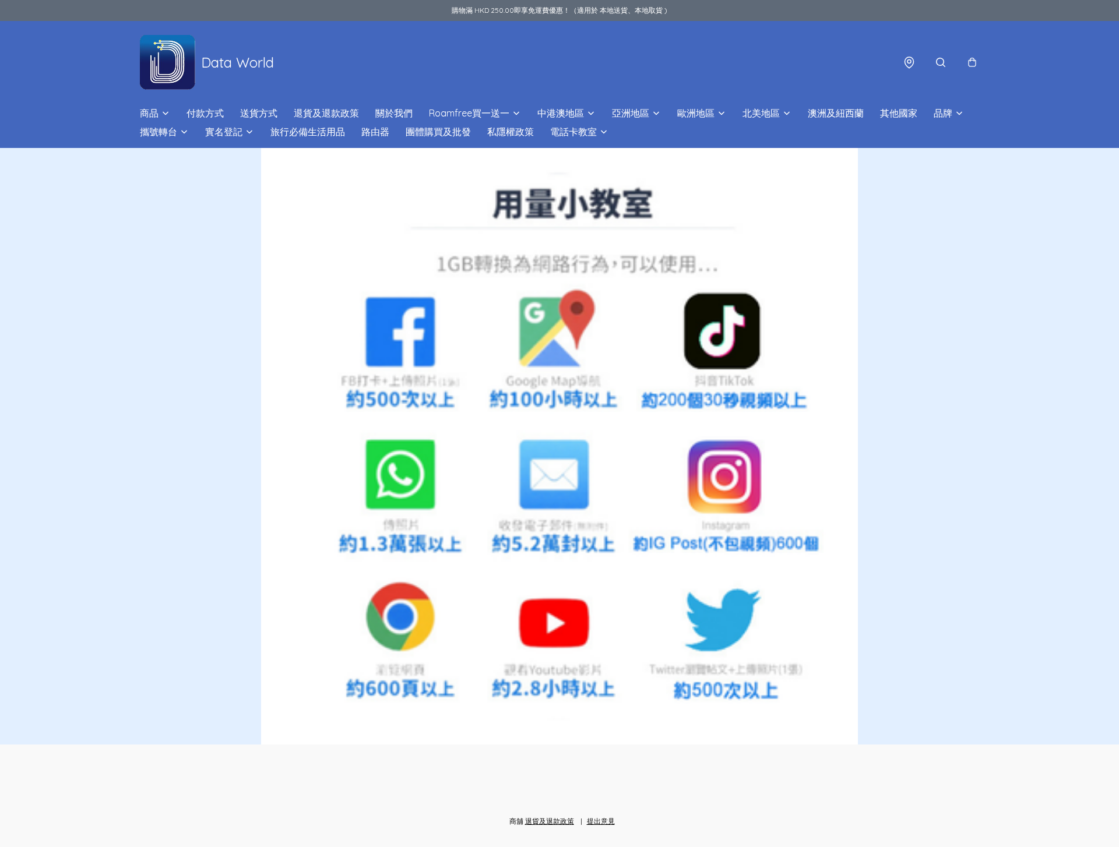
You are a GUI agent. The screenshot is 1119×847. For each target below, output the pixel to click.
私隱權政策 (510, 131)
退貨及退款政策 (326, 113)
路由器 (375, 131)
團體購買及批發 (438, 131)
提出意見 (601, 821)
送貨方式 (258, 113)
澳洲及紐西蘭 (836, 113)
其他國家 (898, 113)
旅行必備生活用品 (307, 131)
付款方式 (205, 113)
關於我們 (394, 113)
